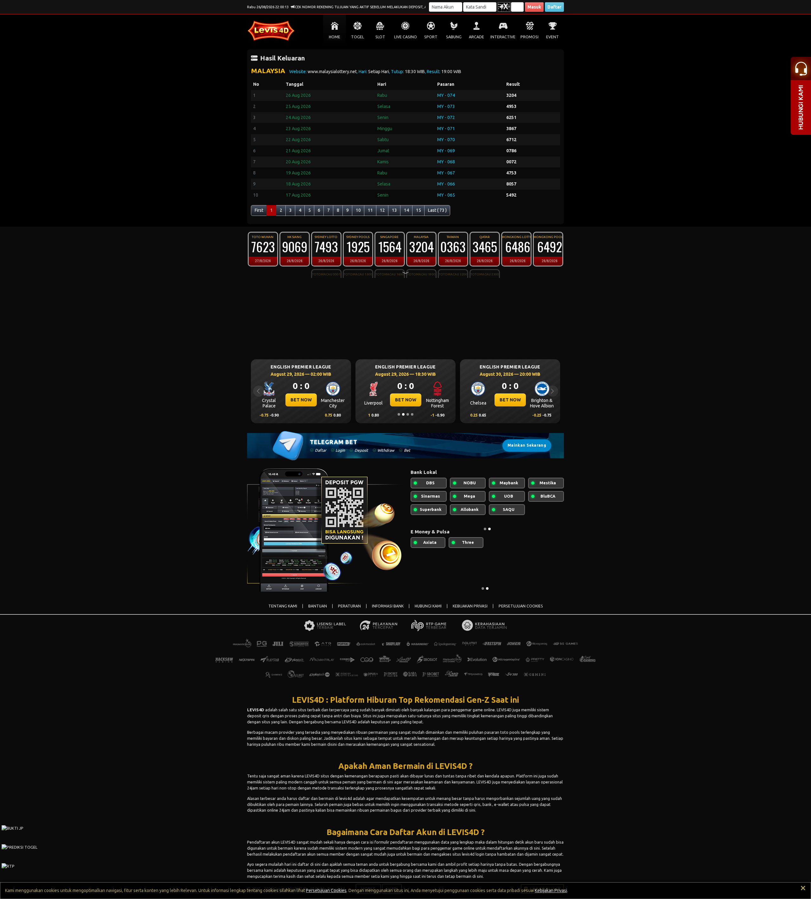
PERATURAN (349, 606)
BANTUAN (317, 606)
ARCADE (476, 37)
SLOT (380, 37)
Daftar (554, 6)
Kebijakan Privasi (551, 890)
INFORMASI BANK (388, 606)
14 (406, 210)
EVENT (552, 37)
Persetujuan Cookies (326, 890)
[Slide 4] (412, 414)
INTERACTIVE (502, 37)
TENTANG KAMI (282, 606)
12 (382, 210)
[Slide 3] (407, 414)
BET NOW (318, 399)
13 (394, 210)
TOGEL (357, 37)
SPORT (430, 37)
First (259, 210)
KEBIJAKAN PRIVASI (470, 606)
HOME (334, 37)
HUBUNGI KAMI (428, 606)
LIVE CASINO (405, 37)
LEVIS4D (255, 709)
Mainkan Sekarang (527, 445)
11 (370, 210)
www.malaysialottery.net (332, 71)
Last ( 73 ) (437, 210)
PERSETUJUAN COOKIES (521, 606)
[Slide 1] (399, 414)
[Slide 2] (403, 414)
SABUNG (454, 37)
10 (358, 210)
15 (418, 210)
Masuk (534, 6)
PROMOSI (529, 37)
